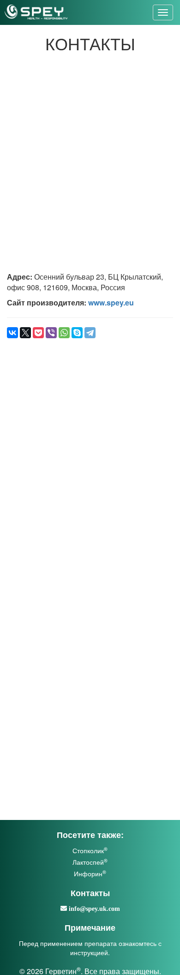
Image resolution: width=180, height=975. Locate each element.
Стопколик (90, 850)
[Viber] (51, 332)
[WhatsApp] (64, 332)
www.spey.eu (111, 302)
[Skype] (77, 332)
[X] (25, 332)
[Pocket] (38, 332)
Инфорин (90, 873)
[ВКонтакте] (12, 332)
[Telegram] (90, 332)
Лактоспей (90, 862)
